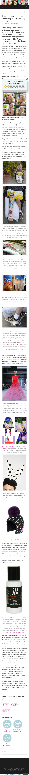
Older (4, 752)
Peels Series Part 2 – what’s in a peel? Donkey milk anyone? (6, 711)
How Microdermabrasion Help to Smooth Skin (6, 703)
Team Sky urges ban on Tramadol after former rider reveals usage (14, 703)
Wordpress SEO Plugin (8, 774)
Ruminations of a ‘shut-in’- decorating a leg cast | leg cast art (13, 18)
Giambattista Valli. (8, 403)
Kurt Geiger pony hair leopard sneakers (13, 344)
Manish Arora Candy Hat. (14, 540)
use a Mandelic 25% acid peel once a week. (13, 617)
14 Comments (14, 23)
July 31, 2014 (5, 23)
